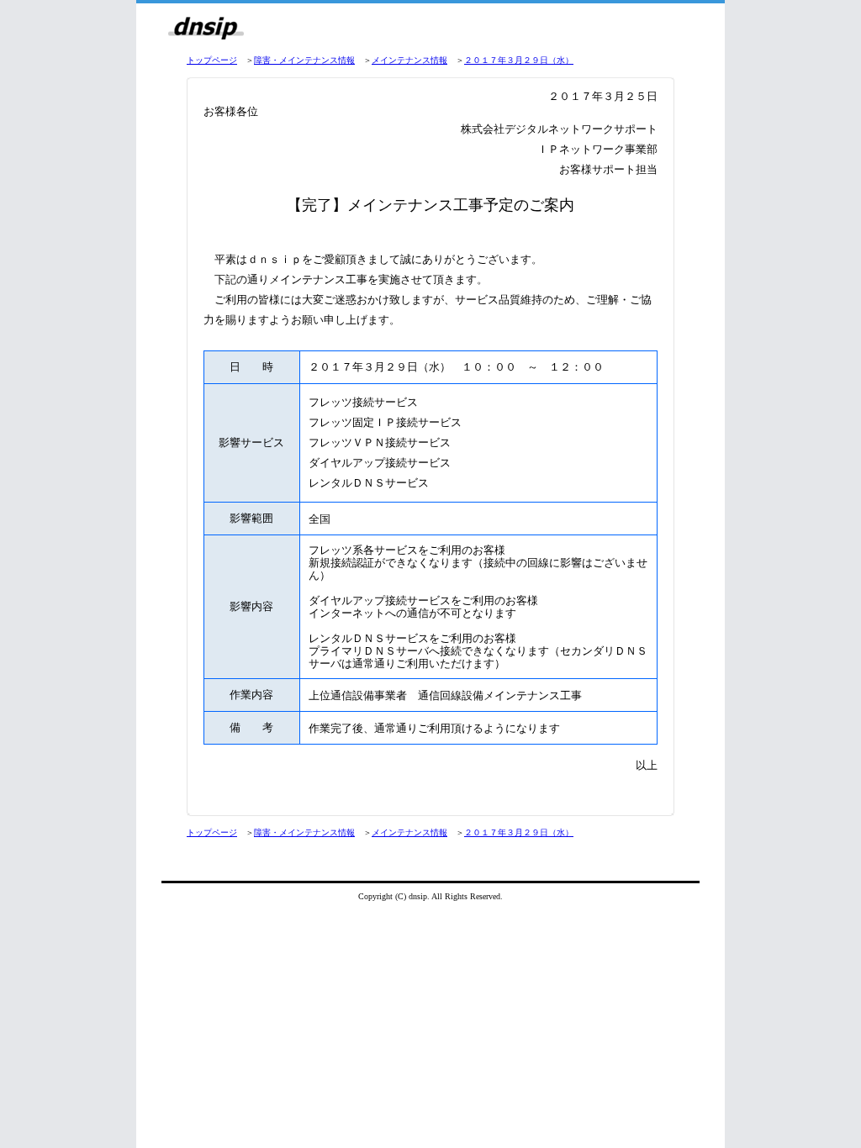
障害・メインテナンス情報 (304, 60)
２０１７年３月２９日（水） (518, 60)
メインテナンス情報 (409, 60)
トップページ (212, 60)
